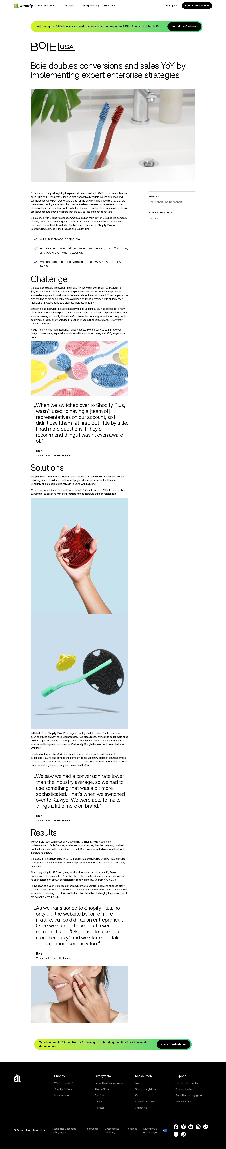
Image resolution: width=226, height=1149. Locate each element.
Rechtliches (92, 1128)
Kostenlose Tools (145, 1101)
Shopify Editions (63, 1089)
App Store (100, 1095)
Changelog (141, 1107)
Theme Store (102, 1089)
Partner (99, 1101)
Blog (137, 1083)
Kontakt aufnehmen (197, 5)
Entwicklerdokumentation (109, 1083)
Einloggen (171, 5)
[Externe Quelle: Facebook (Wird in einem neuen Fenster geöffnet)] (176, 1126)
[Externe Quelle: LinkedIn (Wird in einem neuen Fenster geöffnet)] (176, 1134)
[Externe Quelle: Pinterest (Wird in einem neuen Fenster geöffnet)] (183, 1134)
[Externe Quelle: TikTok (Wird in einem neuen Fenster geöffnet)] (205, 1126)
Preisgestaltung (90, 5)
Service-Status (183, 1101)
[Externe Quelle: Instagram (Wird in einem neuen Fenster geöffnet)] (198, 1126)
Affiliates (99, 1107)
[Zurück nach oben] (17, 1078)
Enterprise (109, 5)
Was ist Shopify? (63, 1083)
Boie (33, 193)
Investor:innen (62, 1095)
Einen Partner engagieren (189, 1095)
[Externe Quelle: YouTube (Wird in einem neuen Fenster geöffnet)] (190, 1126)
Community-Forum (185, 1089)
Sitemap (132, 1128)
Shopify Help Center (186, 1083)
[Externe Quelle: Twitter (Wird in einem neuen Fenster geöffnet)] (183, 1126)
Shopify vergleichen (146, 1089)
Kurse (138, 1095)
